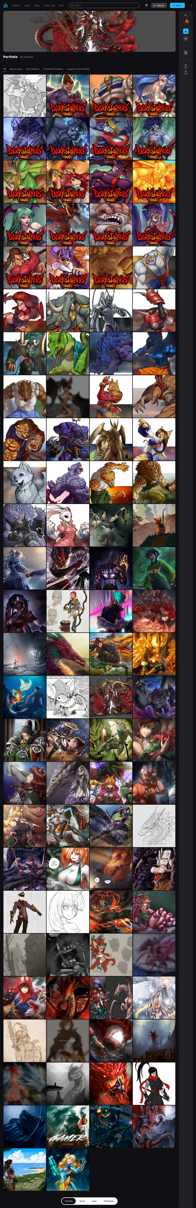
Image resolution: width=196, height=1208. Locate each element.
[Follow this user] (186, 31)
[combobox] (104, 5)
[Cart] (146, 5)
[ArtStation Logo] (5, 5)
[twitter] (185, 52)
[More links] (191, 5)
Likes (94, 1201)
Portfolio (69, 1201)
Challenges (109, 1201)
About (82, 1201)
